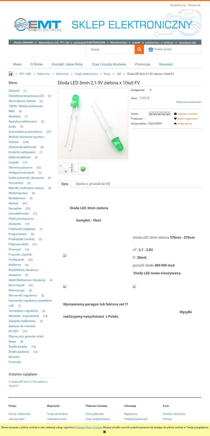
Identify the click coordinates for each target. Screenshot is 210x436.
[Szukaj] (139, 49)
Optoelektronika (19, 213)
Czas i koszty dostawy (98, 419)
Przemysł (15, 249)
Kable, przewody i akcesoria (26, 177)
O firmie (167, 419)
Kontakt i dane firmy (174, 413)
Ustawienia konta (56, 419)
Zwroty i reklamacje (19, 413)
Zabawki (14, 90)
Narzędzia (15, 208)
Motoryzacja (17, 290)
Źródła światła (18, 346)
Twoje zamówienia (57, 413)
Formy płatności (95, 413)
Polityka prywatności (135, 419)
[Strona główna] (105, 26)
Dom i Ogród (16, 285)
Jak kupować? (17, 419)
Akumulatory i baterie (22, 101)
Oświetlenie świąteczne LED (26, 95)
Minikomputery (18, 193)
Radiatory (15, 264)
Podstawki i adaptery (22, 228)
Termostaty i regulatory (23, 310)
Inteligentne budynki (21, 172)
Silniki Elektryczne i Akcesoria (27, 280)
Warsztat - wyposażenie (24, 315)
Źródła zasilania (19, 351)
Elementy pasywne (20, 167)
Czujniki (13, 162)
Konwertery (16, 182)
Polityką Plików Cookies (88, 427)
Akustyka (15, 116)
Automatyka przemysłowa (25, 131)
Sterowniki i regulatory (23, 295)
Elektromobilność (20, 157)
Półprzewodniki (18, 244)
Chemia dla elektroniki (22, 147)
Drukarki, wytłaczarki (22, 152)
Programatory (18, 234)
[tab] (65, 184)
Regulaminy (130, 413)
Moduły (13, 203)
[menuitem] (17, 64)
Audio (12, 126)
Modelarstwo (17, 198)
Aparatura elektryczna (23, 121)
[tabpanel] (129, 260)
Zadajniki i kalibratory (22, 321)
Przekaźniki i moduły (22, 239)
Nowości (14, 356)
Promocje (15, 362)
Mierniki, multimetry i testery (26, 188)
